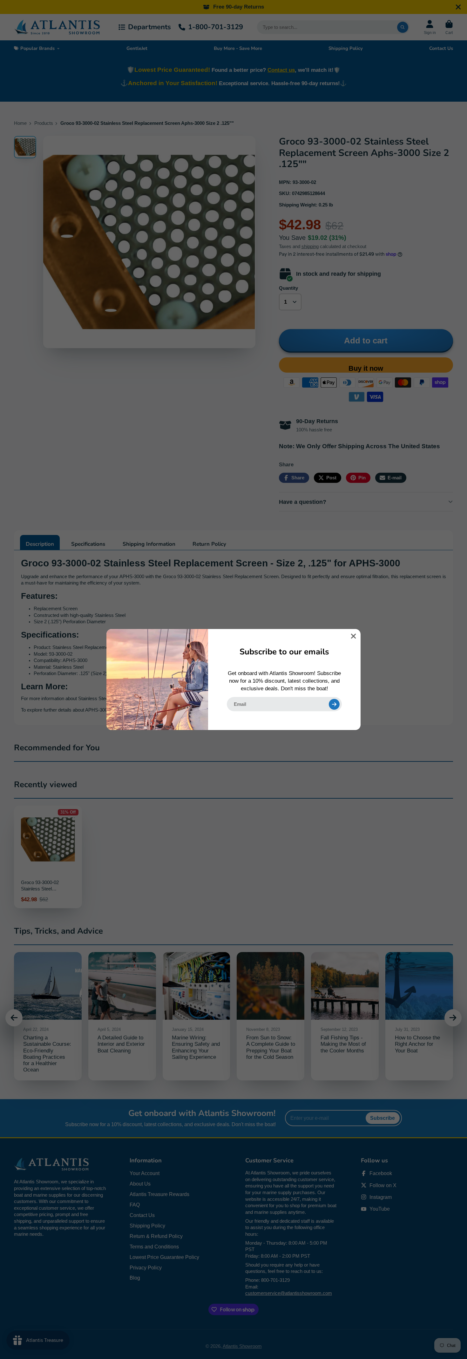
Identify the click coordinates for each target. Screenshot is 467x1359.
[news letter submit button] (334, 704)
